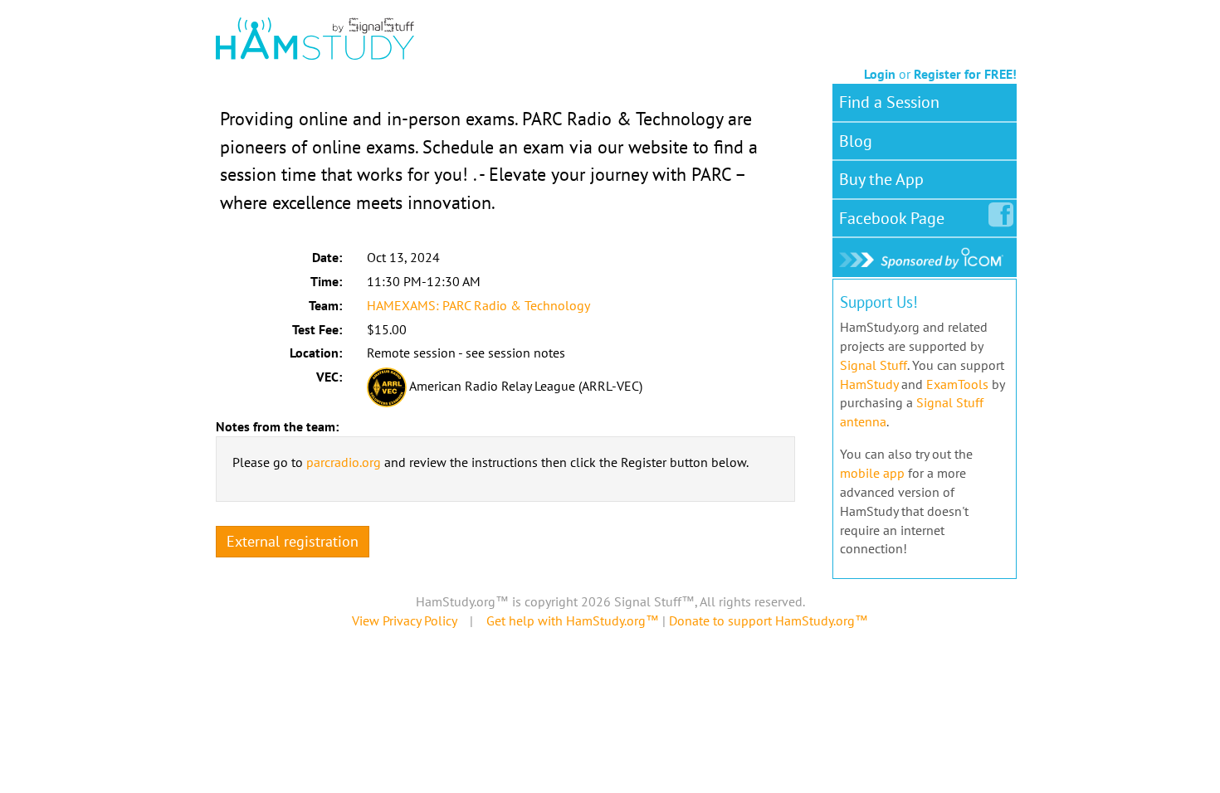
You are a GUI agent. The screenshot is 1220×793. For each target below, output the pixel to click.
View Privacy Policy (404, 620)
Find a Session (889, 102)
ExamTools (957, 384)
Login (879, 74)
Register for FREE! (965, 74)
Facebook (891, 218)
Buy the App (881, 179)
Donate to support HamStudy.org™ (768, 620)
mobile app (872, 473)
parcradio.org (343, 462)
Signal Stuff (873, 365)
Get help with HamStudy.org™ (572, 620)
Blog (855, 141)
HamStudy (869, 384)
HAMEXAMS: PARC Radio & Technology (478, 305)
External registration (293, 541)
